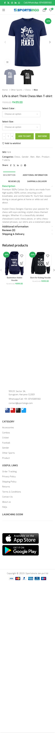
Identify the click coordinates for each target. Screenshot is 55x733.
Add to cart (24, 136)
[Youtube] (13, 593)
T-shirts (6, 160)
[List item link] (27, 582)
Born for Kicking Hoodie (40, 548)
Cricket (5, 620)
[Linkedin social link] (15, 3)
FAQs (4, 690)
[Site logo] (26, 10)
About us (6, 685)
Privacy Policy (9, 659)
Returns (6, 669)
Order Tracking (9, 654)
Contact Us (7, 679)
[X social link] (8, 3)
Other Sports (17, 90)
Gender (25, 157)
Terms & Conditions (11, 674)
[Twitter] (23, 593)
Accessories (8, 610)
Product (45, 157)
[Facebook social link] (4, 3)
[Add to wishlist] (21, 527)
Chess (28, 90)
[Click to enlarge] (7, 62)
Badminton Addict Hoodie (14, 550)
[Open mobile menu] (4, 10)
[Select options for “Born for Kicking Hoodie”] (47, 534)
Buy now (42, 136)
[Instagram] (18, 593)
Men (36, 90)
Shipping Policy (9, 664)
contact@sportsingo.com (17, 409)
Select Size (7, 121)
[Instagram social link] (12, 3)
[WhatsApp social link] (19, 3)
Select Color (8, 108)
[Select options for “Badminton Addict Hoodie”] (21, 534)
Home (5, 90)
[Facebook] (7, 593)
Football (6, 625)
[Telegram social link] (25, 165)
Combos (6, 615)
